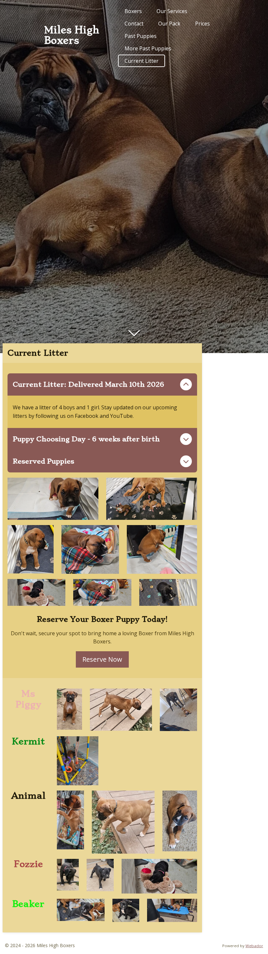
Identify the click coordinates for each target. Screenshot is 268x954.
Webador (254, 945)
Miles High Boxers (71, 35)
